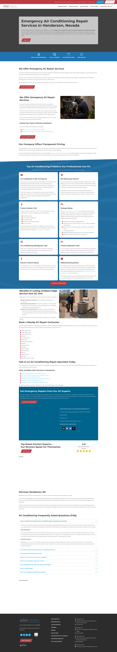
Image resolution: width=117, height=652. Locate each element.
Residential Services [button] (62, 6)
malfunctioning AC (39, 211)
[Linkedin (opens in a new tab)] (70, 428)
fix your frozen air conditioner (43, 229)
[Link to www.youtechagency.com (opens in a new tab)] (25, 645)
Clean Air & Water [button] (94, 6)
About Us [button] (110, 6)
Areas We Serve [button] (103, 6)
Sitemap (53, 630)
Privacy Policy (54, 633)
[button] (100, 2)
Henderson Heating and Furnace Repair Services (33, 373)
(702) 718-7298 (63, 415)
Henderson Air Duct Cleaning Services (31, 377)
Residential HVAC (55, 621)
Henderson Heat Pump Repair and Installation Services (35, 375)
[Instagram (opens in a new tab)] (63, 428)
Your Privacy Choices (56, 641)
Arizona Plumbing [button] (84, 6)
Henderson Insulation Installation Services (32, 380)
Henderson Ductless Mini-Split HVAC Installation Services (35, 378)
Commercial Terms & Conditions (59, 635)
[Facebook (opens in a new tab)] (67, 428)
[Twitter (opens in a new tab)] (29, 635)
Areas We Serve (55, 619)
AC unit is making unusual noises (72, 211)
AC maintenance (31, 542)
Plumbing (53, 627)
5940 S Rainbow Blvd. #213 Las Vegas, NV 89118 (33, 129)
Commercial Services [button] (73, 6)
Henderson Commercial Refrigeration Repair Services (35, 382)
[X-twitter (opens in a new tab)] (73, 428)
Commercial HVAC (56, 624)
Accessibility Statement (57, 638)
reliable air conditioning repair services (59, 153)
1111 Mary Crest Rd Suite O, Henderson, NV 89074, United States (37, 131)
